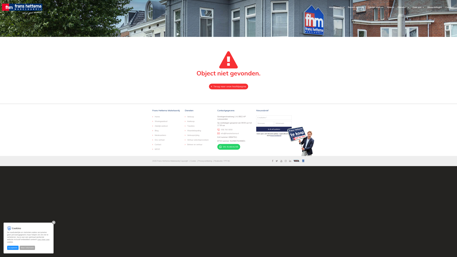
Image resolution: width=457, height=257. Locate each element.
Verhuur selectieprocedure (198, 140)
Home (157, 117)
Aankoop (191, 121)
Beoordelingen (434, 7)
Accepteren (12, 248)
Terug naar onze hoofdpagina (229, 86)
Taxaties (191, 126)
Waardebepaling (194, 130)
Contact (449, 7)
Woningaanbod (336, 7)
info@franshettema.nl (230, 133)
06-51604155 (230, 146)
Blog (157, 130)
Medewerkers (160, 135)
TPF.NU (226, 161)
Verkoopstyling (193, 135)
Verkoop (190, 117)
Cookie (193, 161)
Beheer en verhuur (194, 144)
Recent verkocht (356, 7)
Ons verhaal (159, 140)
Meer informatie (27, 248)
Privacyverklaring (205, 161)
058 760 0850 (227, 129)
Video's (390, 7)
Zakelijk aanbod (375, 7)
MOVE (157, 149)
